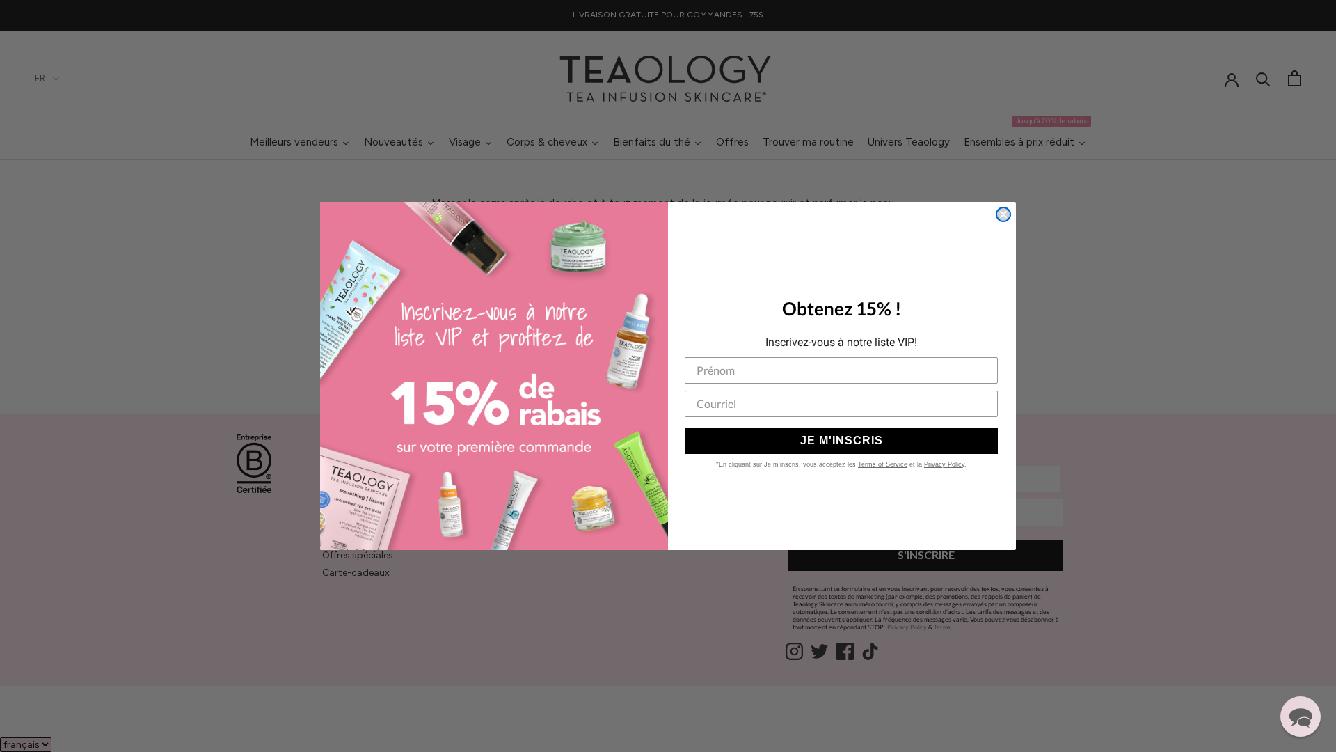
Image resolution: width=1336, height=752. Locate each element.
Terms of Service (882, 464)
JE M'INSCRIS (841, 440)
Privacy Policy (944, 464)
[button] (1300, 716)
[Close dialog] (1003, 214)
